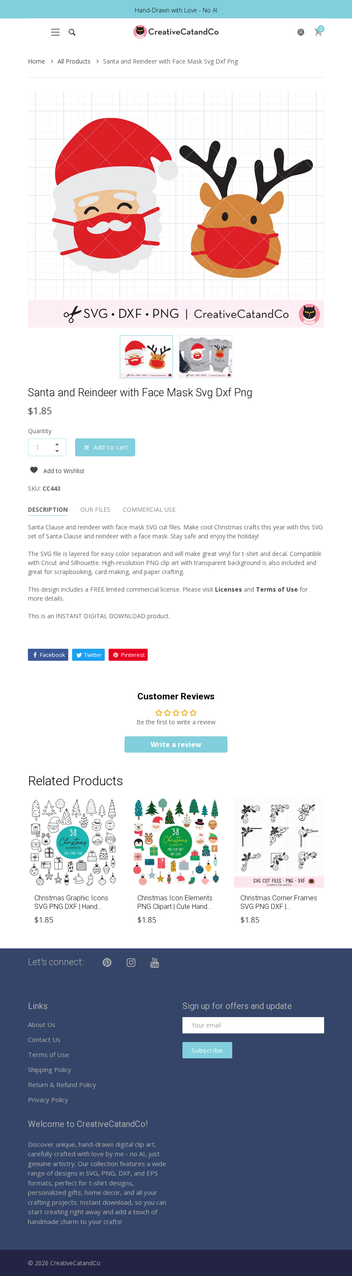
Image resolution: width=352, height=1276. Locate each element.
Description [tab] (48, 509)
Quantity (40, 431)
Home (37, 61)
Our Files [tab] (95, 509)
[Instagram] (131, 962)
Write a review (176, 744)
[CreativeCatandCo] (176, 32)
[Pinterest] (107, 962)
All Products (75, 61)
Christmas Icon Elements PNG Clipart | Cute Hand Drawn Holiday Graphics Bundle (174, 910)
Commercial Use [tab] (149, 509)
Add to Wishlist (64, 471)
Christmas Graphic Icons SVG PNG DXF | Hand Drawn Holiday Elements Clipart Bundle (71, 910)
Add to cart (111, 447)
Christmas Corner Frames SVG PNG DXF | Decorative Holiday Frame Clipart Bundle (278, 910)
